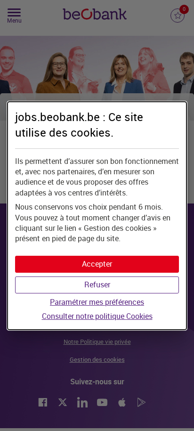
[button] (97, 264)
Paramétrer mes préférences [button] (97, 302)
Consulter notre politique (97, 316)
